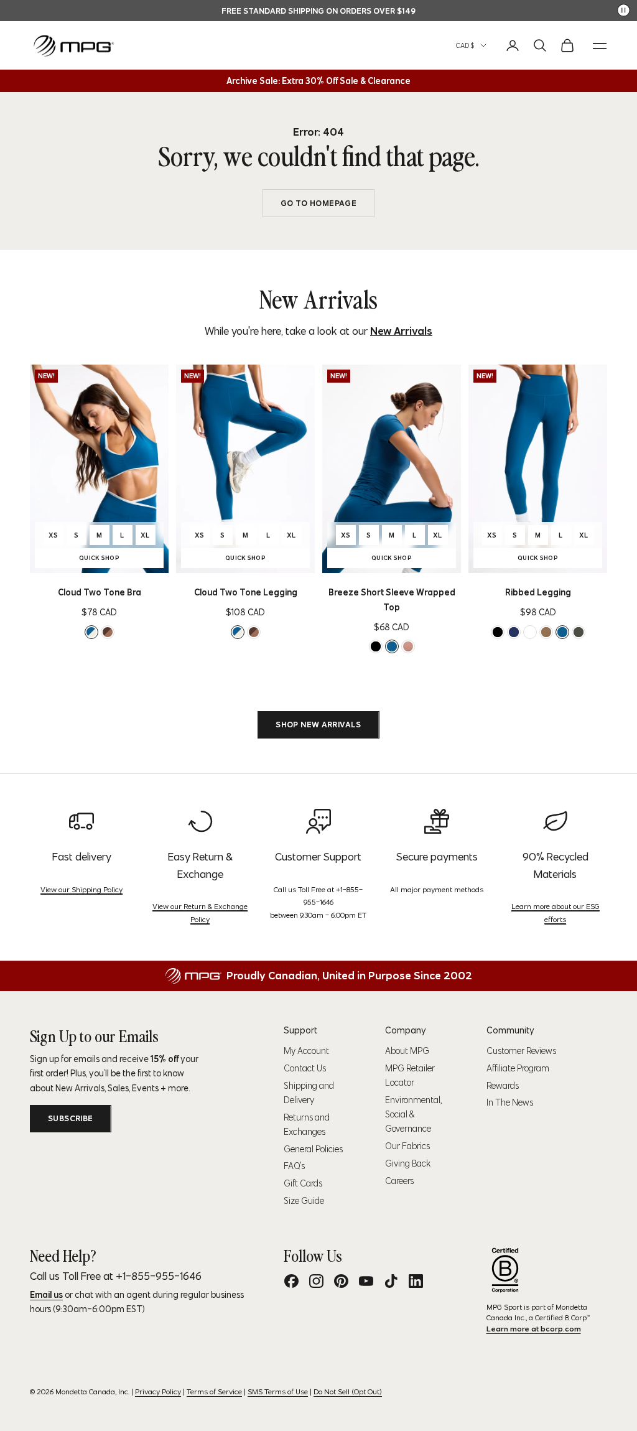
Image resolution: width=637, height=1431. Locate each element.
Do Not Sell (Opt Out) (348, 1391)
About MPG (407, 1050)
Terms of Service (214, 1391)
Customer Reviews (521, 1050)
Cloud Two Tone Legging (245, 592)
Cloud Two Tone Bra (99, 592)
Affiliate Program (517, 1068)
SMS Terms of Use (278, 1391)
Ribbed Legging (538, 592)
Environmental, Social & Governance (413, 1114)
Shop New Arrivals (318, 724)
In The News (509, 1102)
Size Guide (304, 1200)
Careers (399, 1180)
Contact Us (305, 1068)
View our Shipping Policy (81, 889)
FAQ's (294, 1166)
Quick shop (119, 559)
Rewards (502, 1085)
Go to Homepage (318, 203)
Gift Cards (303, 1183)
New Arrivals (401, 331)
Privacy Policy (158, 1391)
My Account (306, 1050)
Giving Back (407, 1163)
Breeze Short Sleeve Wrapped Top (391, 600)
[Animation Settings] (623, 10)
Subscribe (70, 1118)
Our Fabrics (407, 1146)
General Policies (313, 1149)
